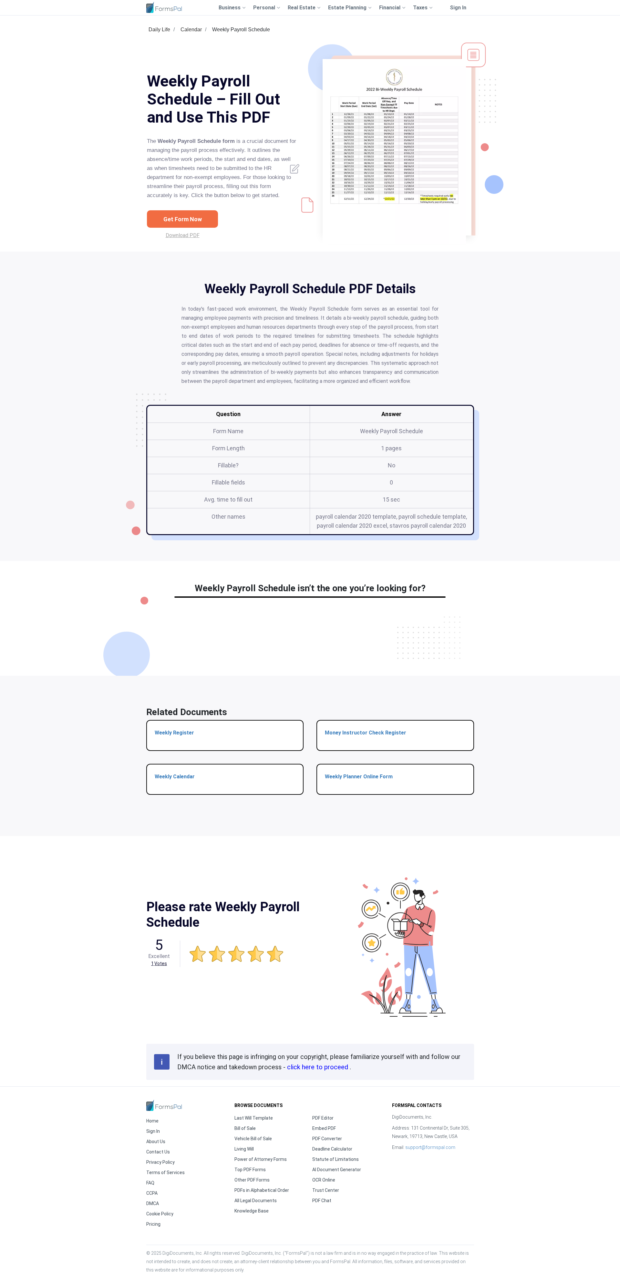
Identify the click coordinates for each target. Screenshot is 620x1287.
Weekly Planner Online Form (359, 776)
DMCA (152, 1203)
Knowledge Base (251, 1210)
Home (152, 1120)
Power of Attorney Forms (260, 1159)
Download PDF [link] (183, 235)
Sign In (458, 8)
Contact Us (158, 1151)
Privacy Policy (160, 1162)
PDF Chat (321, 1200)
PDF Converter (327, 1138)
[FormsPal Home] (164, 1105)
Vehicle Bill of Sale (253, 1138)
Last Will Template (253, 1118)
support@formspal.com (430, 1147)
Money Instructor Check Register (365, 733)
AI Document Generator (336, 1169)
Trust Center (325, 1190)
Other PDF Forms (252, 1179)
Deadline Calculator (332, 1149)
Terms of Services (165, 1172)
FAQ (150, 1182)
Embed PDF (324, 1128)
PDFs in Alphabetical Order (261, 1190)
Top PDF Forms (250, 1169)
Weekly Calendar (175, 776)
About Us (155, 1141)
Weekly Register (174, 733)
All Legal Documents (255, 1200)
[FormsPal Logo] (164, 7)
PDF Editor (323, 1118)
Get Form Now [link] (182, 219)
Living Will (244, 1149)
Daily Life (159, 29)
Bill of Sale (245, 1128)
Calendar (191, 29)
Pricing (153, 1224)
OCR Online (323, 1179)
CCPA (152, 1193)
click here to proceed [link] (318, 1067)
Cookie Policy (159, 1213)
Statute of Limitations (335, 1159)
